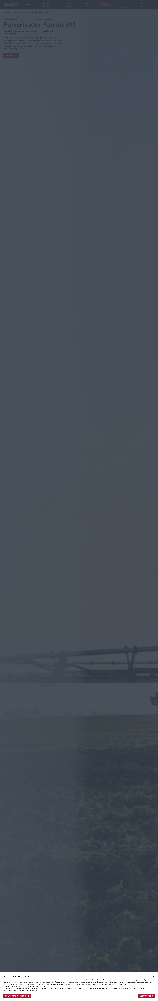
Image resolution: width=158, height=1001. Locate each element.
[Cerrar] (153, 976)
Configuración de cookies (17, 996)
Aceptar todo (146, 996)
